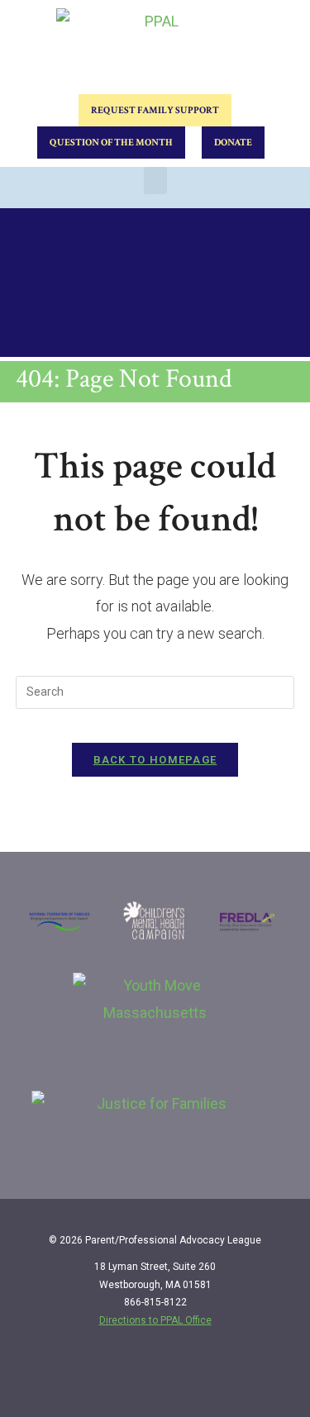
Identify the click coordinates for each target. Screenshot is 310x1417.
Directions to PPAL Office (155, 1320)
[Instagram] (240, 1377)
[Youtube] (274, 1377)
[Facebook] (207, 1377)
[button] (155, 180)
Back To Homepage (155, 760)
